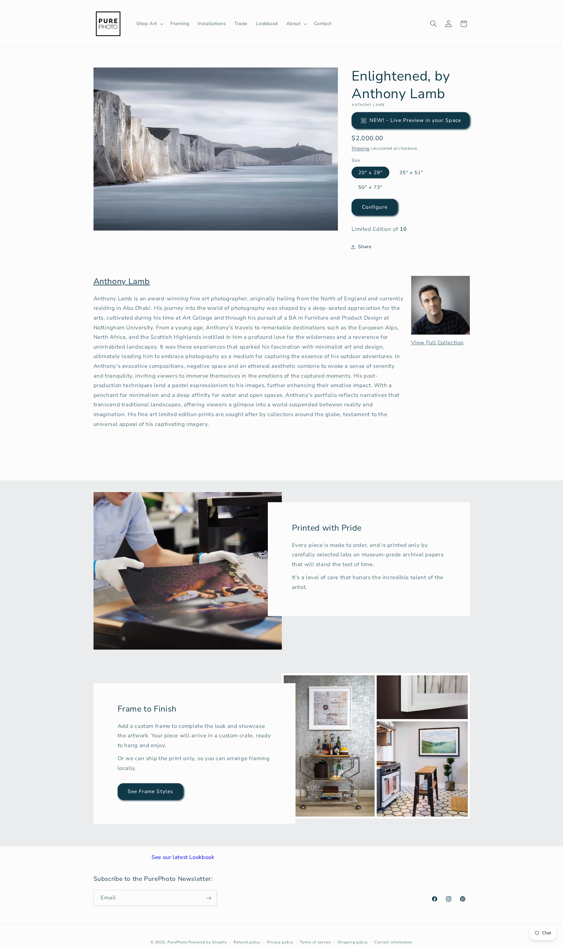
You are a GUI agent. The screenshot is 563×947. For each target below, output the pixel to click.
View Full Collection (437, 342)
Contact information (393, 942)
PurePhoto (177, 942)
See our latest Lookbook (183, 857)
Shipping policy (353, 942)
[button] (149, 24)
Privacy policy (280, 942)
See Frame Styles (150, 791)
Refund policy (247, 942)
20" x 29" (370, 172)
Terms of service (315, 942)
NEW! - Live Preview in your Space (415, 120)
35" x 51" (411, 172)
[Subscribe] (208, 898)
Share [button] (364, 246)
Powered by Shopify (207, 942)
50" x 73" (370, 187)
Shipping (360, 148)
